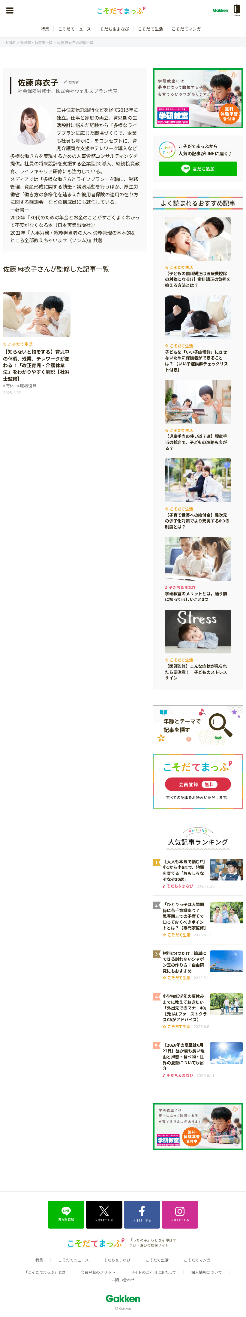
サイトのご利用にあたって (153, 1272)
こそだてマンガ (186, 29)
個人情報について (206, 1272)
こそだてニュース (74, 29)
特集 (45, 29)
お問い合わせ (123, 1280)
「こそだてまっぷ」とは (45, 1272)
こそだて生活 (150, 29)
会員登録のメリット (98, 1272)
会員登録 (196, 784)
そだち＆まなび (114, 29)
